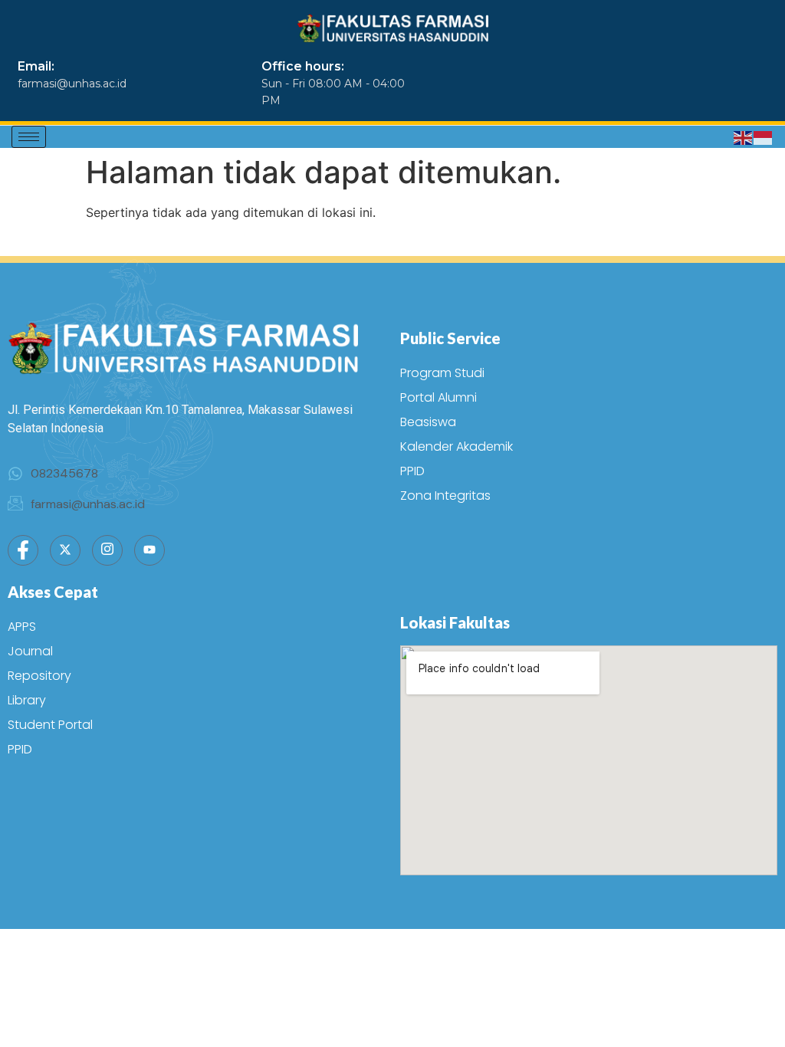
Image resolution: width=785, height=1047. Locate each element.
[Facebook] (23, 550)
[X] (65, 550)
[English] (744, 137)
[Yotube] (149, 550)
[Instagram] (107, 550)
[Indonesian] (764, 137)
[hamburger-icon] (28, 137)
